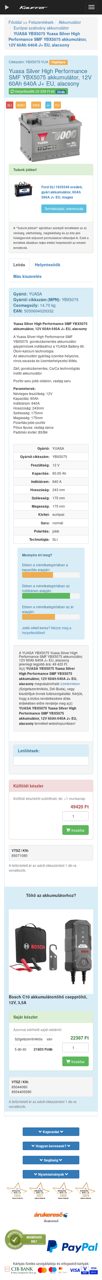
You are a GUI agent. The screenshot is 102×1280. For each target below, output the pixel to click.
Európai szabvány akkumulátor (41, 28)
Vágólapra (58, 62)
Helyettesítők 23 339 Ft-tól (39, 91)
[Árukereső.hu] (51, 1214)
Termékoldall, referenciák (63, 208)
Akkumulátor (70, 22)
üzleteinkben (70, 683)
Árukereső (51, 1221)
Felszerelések (41, 22)
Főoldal (15, 22)
